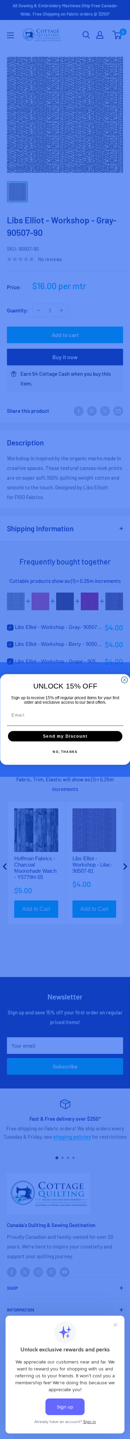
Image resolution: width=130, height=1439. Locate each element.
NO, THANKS (65, 752)
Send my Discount (65, 736)
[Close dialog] (124, 680)
